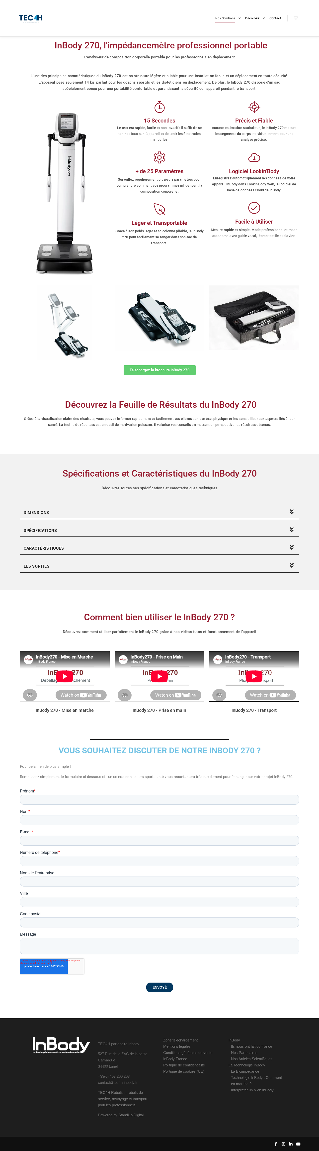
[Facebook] (276, 1144)
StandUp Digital (131, 1115)
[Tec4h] (30, 18)
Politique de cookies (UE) (183, 1071)
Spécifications (40, 530)
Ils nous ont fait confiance (251, 1046)
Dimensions (36, 512)
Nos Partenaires (244, 1052)
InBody (234, 1040)
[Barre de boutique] (295, 18)
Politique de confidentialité (184, 1065)
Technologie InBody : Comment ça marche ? (256, 1080)
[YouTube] (298, 1144)
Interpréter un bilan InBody (252, 1090)
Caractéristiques (44, 548)
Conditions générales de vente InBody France (187, 1055)
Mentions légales (177, 1046)
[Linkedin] (291, 1144)
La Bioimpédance (245, 1071)
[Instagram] (283, 1144)
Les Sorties (37, 566)
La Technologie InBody (247, 1065)
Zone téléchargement (180, 1040)
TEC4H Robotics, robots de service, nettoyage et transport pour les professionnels (122, 1098)
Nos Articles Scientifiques (251, 1059)
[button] (159, 512)
